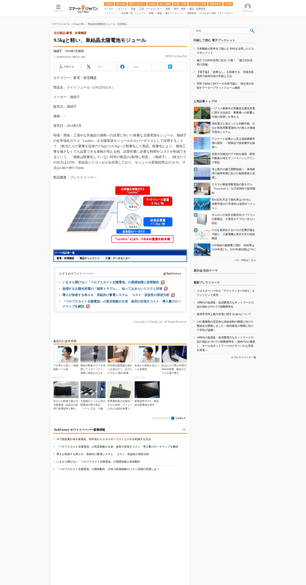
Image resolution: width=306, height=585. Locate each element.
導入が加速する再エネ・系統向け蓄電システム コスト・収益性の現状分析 (102, 454)
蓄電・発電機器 (65, 258)
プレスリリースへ (83, 177)
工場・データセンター (118, 258)
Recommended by (162, 418)
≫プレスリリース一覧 (243, 357)
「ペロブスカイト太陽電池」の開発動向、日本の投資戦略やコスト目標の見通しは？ (107, 469)
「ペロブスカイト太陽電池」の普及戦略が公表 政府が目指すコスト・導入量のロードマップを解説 (117, 446)
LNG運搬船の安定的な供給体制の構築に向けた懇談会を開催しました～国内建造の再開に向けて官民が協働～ (225, 326)
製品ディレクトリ (89, 258)
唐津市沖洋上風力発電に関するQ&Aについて (224, 314)
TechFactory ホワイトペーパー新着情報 (79, 429)
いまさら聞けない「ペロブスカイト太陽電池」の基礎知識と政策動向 (98, 461)
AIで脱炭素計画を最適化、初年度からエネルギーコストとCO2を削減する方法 (103, 439)
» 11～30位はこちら (245, 260)
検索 (252, 31)
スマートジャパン (61, 24)
